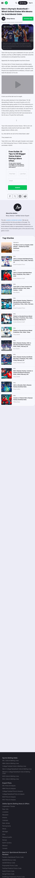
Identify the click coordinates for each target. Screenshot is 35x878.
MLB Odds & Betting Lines (10, 776)
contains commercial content (14, 220)
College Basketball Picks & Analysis (13, 794)
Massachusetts (7, 837)
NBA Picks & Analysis (9, 788)
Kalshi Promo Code (8, 871)
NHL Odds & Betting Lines (10, 779)
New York (5, 809)
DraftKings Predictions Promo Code (13, 877)
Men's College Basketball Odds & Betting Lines (17, 769)
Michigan (5, 831)
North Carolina (6, 843)
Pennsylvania (6, 826)
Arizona (4, 817)
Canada (4, 848)
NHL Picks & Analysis (9, 799)
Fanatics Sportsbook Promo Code (13, 857)
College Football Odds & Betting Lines (14, 766)
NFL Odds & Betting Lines (10, 760)
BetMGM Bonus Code (9, 860)
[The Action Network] (6, 2)
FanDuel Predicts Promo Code (11, 868)
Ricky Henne (11, 18)
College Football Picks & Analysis (12, 791)
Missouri (4, 845)
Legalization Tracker (8, 806)
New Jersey (6, 823)
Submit (17, 187)
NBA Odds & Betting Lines (10, 763)
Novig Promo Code (8, 874)
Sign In (31, 3)
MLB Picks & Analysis (9, 797)
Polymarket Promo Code (10, 865)
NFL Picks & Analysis (8, 785)
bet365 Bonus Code (8, 863)
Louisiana (5, 812)
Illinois (4, 829)
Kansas (4, 840)
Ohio (3, 834)
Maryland (5, 815)
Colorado (5, 820)
